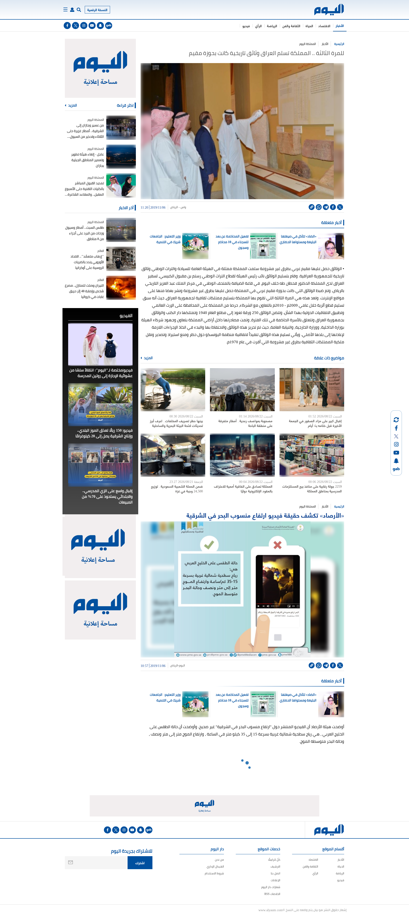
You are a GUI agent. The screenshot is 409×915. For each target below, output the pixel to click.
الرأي (258, 25)
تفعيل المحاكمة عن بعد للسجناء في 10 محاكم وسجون (232, 241)
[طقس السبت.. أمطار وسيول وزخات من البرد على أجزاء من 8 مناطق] (121, 230)
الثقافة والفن (291, 25)
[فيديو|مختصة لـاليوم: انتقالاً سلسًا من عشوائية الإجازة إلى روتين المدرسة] (100, 344)
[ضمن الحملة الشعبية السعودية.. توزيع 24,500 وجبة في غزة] (173, 455)
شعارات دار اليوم (270, 887)
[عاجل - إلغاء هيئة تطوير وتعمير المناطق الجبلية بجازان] (121, 157)
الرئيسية (339, 44)
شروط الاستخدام (214, 873)
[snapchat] (100, 25)
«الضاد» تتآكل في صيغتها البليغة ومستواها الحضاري (298, 239)
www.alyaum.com (270, 910)
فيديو (246, 25)
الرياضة (272, 25)
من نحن (219, 859)
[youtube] (92, 25)
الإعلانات (275, 880)
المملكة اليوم (307, 44)
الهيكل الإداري (215, 866)
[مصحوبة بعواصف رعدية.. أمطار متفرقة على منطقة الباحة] (242, 389)
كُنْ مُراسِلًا (274, 859)
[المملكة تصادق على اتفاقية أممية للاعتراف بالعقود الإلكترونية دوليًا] (242, 455)
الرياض (174, 665)
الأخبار (340, 25)
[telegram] (326, 207)
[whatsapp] (319, 207)
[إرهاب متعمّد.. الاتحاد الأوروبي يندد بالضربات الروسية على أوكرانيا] (121, 259)
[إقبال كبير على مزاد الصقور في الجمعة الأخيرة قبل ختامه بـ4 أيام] (312, 389)
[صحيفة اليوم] (325, 10)
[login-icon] (72, 10)
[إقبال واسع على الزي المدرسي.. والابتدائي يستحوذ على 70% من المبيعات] (100, 464)
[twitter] (75, 25)
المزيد (148, 358)
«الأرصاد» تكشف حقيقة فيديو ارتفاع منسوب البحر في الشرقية (265, 514)
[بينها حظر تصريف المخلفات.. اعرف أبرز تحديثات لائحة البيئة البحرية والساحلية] (173, 389)
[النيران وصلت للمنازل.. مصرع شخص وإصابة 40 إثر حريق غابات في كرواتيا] (121, 288)
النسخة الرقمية (97, 9)
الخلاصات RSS (272, 894)
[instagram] (83, 25)
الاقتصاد (324, 25)
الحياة (309, 25)
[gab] (108, 25)
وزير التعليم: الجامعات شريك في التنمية (165, 239)
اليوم (182, 665)
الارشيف (275, 866)
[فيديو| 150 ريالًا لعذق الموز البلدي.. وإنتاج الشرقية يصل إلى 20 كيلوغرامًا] (100, 404)
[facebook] (67, 25)
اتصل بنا (275, 873)
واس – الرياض (178, 207)
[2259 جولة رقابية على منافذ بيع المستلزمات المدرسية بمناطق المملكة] (312, 455)
